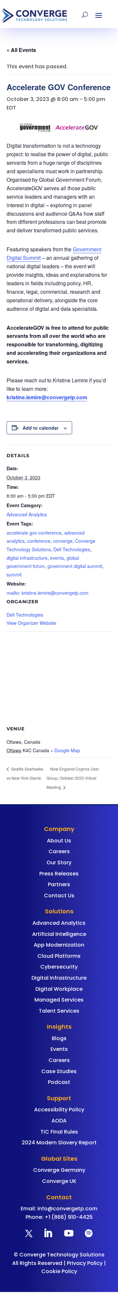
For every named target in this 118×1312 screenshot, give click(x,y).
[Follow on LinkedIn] (48, 1233)
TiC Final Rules (59, 1132)
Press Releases (59, 873)
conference (38, 541)
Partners (59, 884)
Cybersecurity (59, 967)
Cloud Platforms (59, 956)
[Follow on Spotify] (88, 1233)
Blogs (59, 1038)
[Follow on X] (29, 1233)
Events (59, 1049)
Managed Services (59, 1000)
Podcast (59, 1082)
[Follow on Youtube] (69, 1233)
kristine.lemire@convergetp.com (47, 397)
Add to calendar (40, 427)
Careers (59, 851)
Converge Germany (59, 1170)
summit (14, 574)
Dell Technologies (71, 549)
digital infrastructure (27, 558)
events (57, 558)
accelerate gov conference (34, 532)
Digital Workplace (59, 989)
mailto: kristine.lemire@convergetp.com (47, 593)
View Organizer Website (31, 623)
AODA (59, 1120)
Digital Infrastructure (59, 978)
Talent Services (59, 1011)
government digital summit (75, 566)
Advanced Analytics (27, 514)
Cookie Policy (59, 1271)
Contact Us (59, 895)
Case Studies (59, 1071)
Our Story (59, 862)
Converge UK (59, 1181)
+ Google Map (65, 750)
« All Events (21, 50)
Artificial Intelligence (59, 934)
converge (62, 541)
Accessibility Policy (59, 1109)
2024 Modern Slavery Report (59, 1142)
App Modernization (59, 945)
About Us (59, 840)
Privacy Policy (85, 1263)
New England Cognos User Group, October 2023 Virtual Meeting (73, 777)
